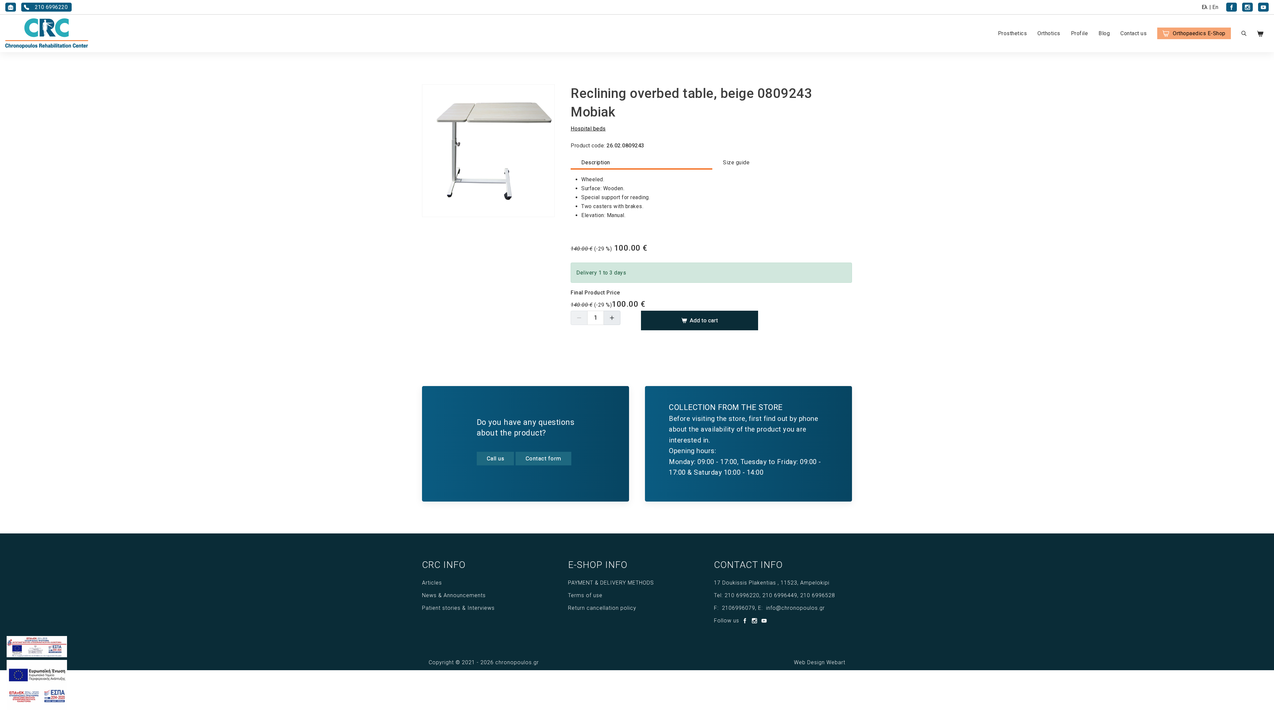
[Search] (1243, 33)
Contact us (1133, 33)
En (1215, 7)
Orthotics (1048, 33)
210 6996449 (779, 595)
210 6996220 (742, 595)
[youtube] (1263, 7)
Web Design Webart (819, 662)
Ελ (1205, 7)
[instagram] (1247, 7)
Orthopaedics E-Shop (1199, 33)
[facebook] (1231, 7)
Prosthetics (1012, 33)
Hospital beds (588, 128)
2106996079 (738, 608)
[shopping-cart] (1264, 33)
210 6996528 (817, 595)
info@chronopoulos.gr (795, 608)
